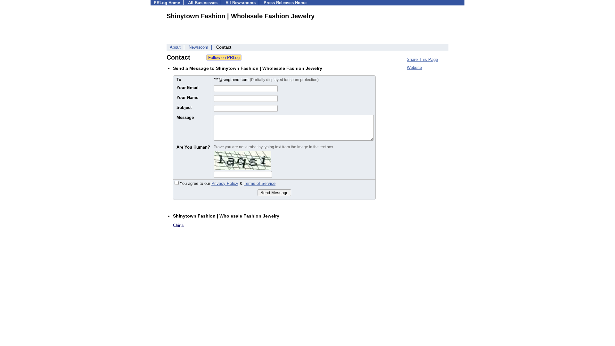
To (178, 79)
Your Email (187, 87)
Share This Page (422, 59)
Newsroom (198, 47)
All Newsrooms (241, 2)
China (178, 225)
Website (414, 67)
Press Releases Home (285, 2)
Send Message (274, 192)
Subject (184, 107)
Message (185, 117)
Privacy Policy (224, 183)
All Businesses (202, 2)
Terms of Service (259, 183)
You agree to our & (227, 183)
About (175, 47)
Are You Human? (193, 147)
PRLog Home (167, 2)
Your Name (187, 97)
